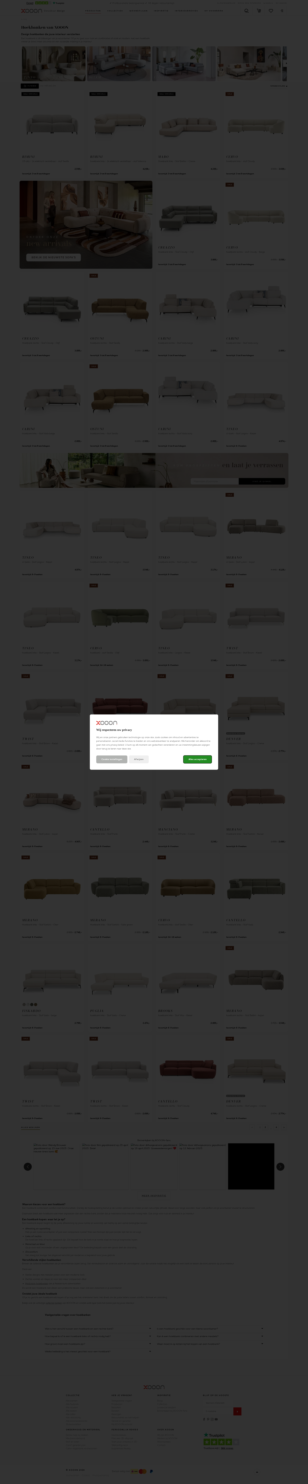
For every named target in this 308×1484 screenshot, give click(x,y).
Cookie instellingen (111, 759)
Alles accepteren (197, 759)
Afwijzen (139, 759)
